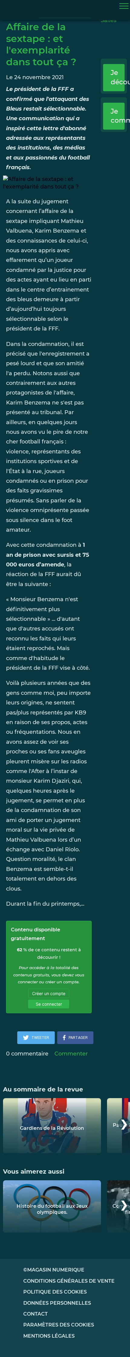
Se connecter (49, 1004)
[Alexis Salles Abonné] (114, 24)
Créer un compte (48, 993)
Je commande (118, 116)
